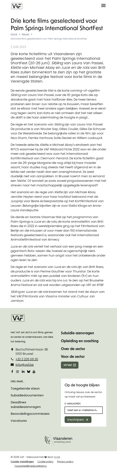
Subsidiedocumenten (27, 395)
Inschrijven (75, 419)
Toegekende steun (25, 388)
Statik (57, 457)
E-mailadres (73, 403)
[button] (103, 6)
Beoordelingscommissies (30, 414)
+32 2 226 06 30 (27, 359)
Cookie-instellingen (22, 461)
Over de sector (73, 348)
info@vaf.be (25, 365)
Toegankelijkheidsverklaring (30, 466)
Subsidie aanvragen (77, 333)
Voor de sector (73, 356)
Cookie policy (45, 461)
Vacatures (19, 421)
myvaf (68, 365)
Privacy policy (65, 461)
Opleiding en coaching (79, 341)
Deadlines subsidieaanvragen (26, 404)
